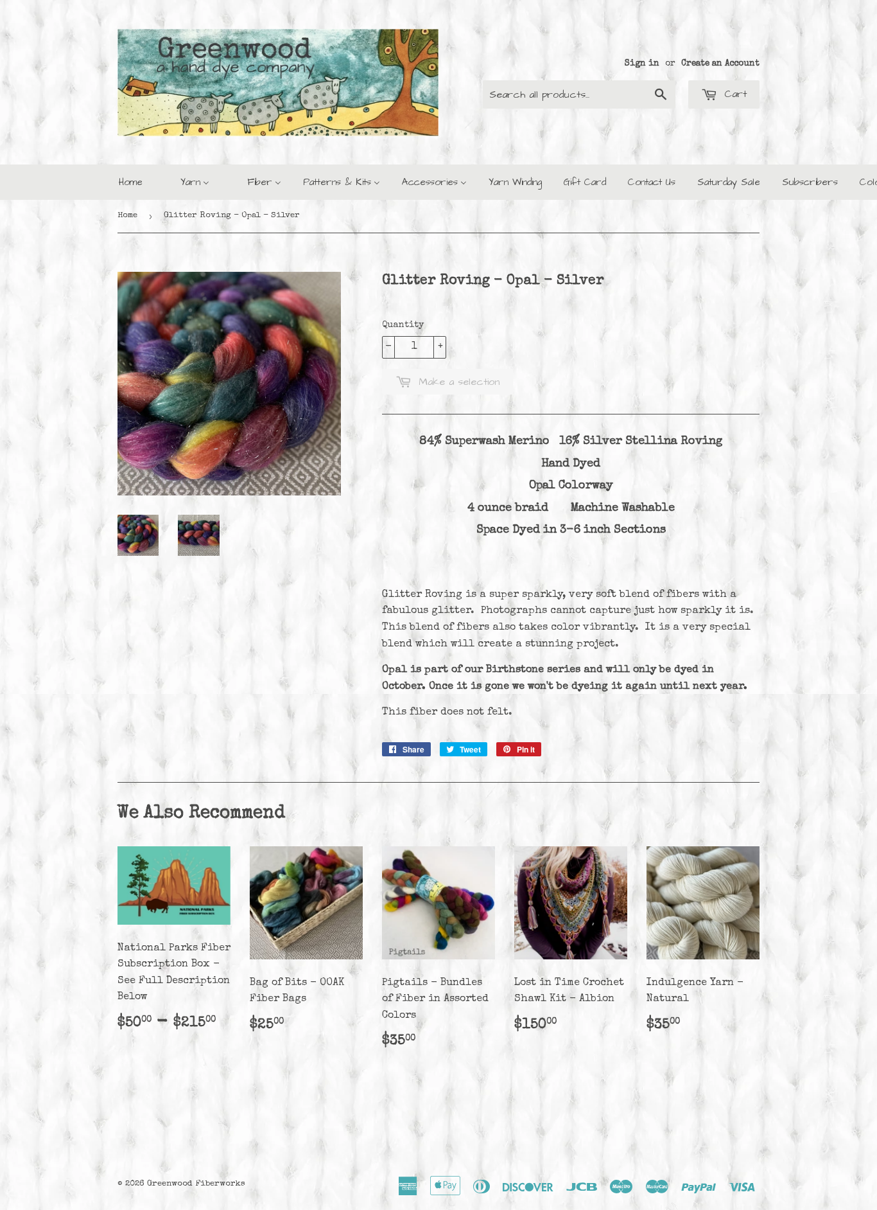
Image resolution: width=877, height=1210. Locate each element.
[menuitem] (130, 182)
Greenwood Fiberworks (196, 1184)
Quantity (403, 325)
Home (127, 215)
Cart (733, 94)
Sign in (642, 63)
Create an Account (720, 63)
